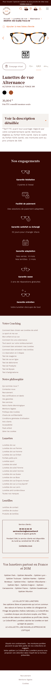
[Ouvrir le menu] (47, 9)
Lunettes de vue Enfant (11, 455)
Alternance (35, 19)
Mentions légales (9, 409)
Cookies (25, 683)
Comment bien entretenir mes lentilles (17, 350)
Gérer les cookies (9, 431)
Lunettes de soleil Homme (13, 471)
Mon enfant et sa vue (10, 337)
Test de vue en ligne (10, 359)
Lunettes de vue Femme (12, 448)
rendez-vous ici (26, 4)
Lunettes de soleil (9, 464)
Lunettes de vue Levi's (11, 487)
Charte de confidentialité (12, 415)
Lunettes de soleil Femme (12, 468)
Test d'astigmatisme (10, 372)
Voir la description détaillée (20, 120)
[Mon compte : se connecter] (40, 8)
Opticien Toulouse (13, 578)
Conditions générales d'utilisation (15, 418)
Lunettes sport (8, 461)
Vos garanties (7, 399)
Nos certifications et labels (13, 396)
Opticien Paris (9, 575)
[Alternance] (25, 54)
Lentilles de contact (10, 507)
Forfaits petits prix (9, 458)
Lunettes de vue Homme (12, 452)
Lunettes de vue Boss (11, 477)
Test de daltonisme (10, 363)
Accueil (7, 19)
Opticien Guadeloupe (38, 588)
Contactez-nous (8, 389)
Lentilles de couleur (10, 511)
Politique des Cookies (11, 412)
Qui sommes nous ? (10, 386)
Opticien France (21, 588)
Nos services (7, 402)
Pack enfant (7, 428)
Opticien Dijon (13, 585)
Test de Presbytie (9, 366)
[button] (35, 9)
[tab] (4, 92)
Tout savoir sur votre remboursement (17, 343)
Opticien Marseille (24, 575)
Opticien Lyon (39, 575)
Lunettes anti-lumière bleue (13, 490)
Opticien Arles (20, 582)
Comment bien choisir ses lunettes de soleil (20, 330)
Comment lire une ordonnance (14, 340)
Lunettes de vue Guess (11, 474)
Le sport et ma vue (10, 333)
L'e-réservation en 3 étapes (13, 353)
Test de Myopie (8, 369)
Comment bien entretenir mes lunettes (18, 346)
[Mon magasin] (31, 8)
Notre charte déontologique (13, 405)
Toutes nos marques (10, 494)
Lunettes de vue (20, 19)
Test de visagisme (9, 356)
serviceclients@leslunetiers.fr (25, 531)
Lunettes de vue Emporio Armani (15, 481)
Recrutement (7, 392)
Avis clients (7, 422)
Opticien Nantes (29, 578)
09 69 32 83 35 (25, 529)
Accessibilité (7, 425)
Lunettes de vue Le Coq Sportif (14, 484)
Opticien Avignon (28, 585)
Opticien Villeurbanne (36, 582)
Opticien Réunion (25, 591)
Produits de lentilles (10, 514)
